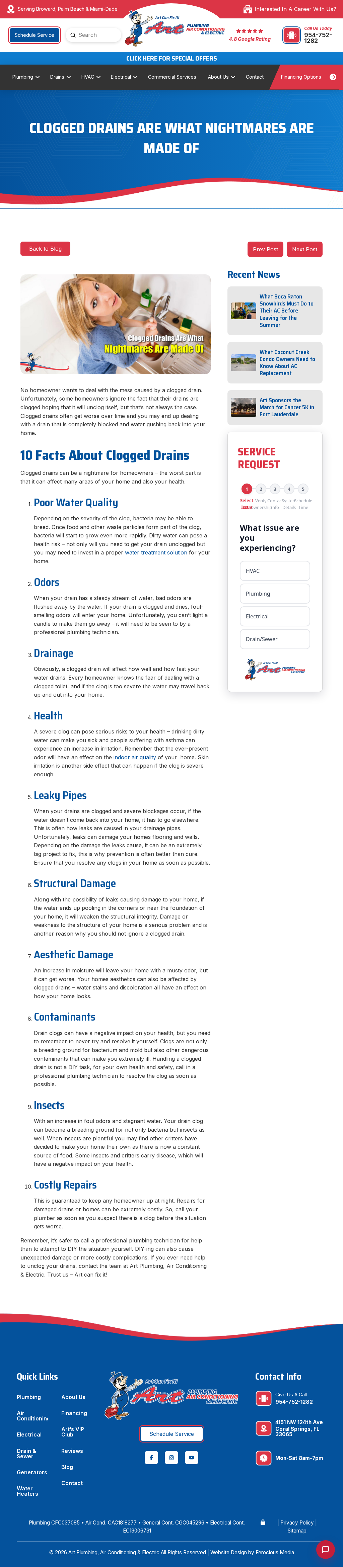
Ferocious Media (275, 1552)
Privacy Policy (297, 1522)
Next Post (304, 249)
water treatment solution (156, 552)
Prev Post (265, 249)
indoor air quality (135, 757)
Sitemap (297, 1531)
